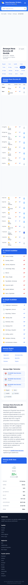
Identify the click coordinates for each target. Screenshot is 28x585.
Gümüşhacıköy (19, 355)
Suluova (6, 361)
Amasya (15, 14)
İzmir (2, 560)
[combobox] (14, 8)
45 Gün (23, 70)
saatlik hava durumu (17, 450)
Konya (2, 573)
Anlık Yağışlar (4, 534)
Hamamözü (6, 358)
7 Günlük (15, 393)
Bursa (2, 565)
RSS (2, 543)
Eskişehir (3, 575)
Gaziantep (4, 571)
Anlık (16, 74)
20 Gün (22, 67)
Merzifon (17, 358)
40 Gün (17, 70)
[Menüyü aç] (25, 3)
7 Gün (3, 67)
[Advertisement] (14, 30)
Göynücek (6, 355)
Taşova (16, 361)
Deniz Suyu (4, 536)
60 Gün (4, 74)
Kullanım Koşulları (6, 547)
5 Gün (21, 64)
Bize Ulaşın (4, 549)
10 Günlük (7, 396)
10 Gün (10, 67)
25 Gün (4, 70)
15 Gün (16, 67)
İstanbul (3, 556)
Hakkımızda (4, 545)
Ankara (3, 558)
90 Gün (10, 74)
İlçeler (21, 74)
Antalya (3, 562)
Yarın (9, 64)
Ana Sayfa (3, 14)
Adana (3, 569)
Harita (2, 530)
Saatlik (15, 64)
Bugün (4, 64)
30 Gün (10, 70)
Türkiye (9, 14)
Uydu (2, 532)
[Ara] (25, 8)
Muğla (3, 567)
